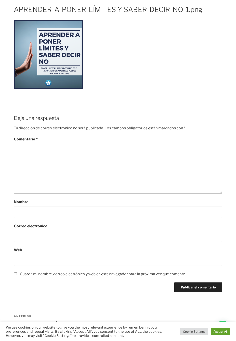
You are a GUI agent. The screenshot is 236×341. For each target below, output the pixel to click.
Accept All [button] (220, 331)
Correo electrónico (30, 226)
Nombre (21, 202)
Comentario (26, 139)
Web (18, 250)
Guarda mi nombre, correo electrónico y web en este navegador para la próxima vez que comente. (103, 274)
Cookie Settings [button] (194, 331)
